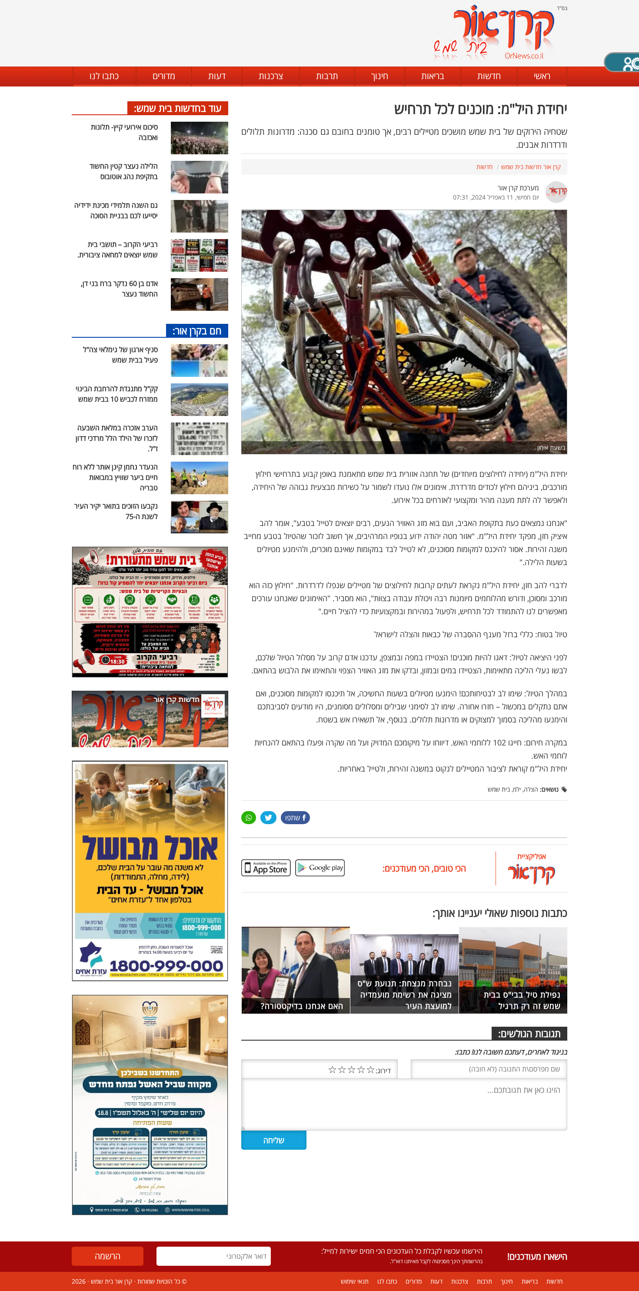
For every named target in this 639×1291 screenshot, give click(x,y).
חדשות (489, 76)
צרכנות (271, 76)
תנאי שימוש (355, 1281)
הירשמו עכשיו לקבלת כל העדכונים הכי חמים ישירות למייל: (402, 1251)
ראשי (542, 76)
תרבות (327, 76)
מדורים (164, 76)
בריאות (432, 76)
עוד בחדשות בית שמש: (178, 107)
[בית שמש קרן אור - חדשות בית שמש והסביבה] (493, 33)
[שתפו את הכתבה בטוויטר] (268, 817)
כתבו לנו (104, 76)
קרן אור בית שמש (111, 1281)
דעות (217, 76)
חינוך (379, 76)
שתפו (292, 817)
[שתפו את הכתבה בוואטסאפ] (248, 817)
